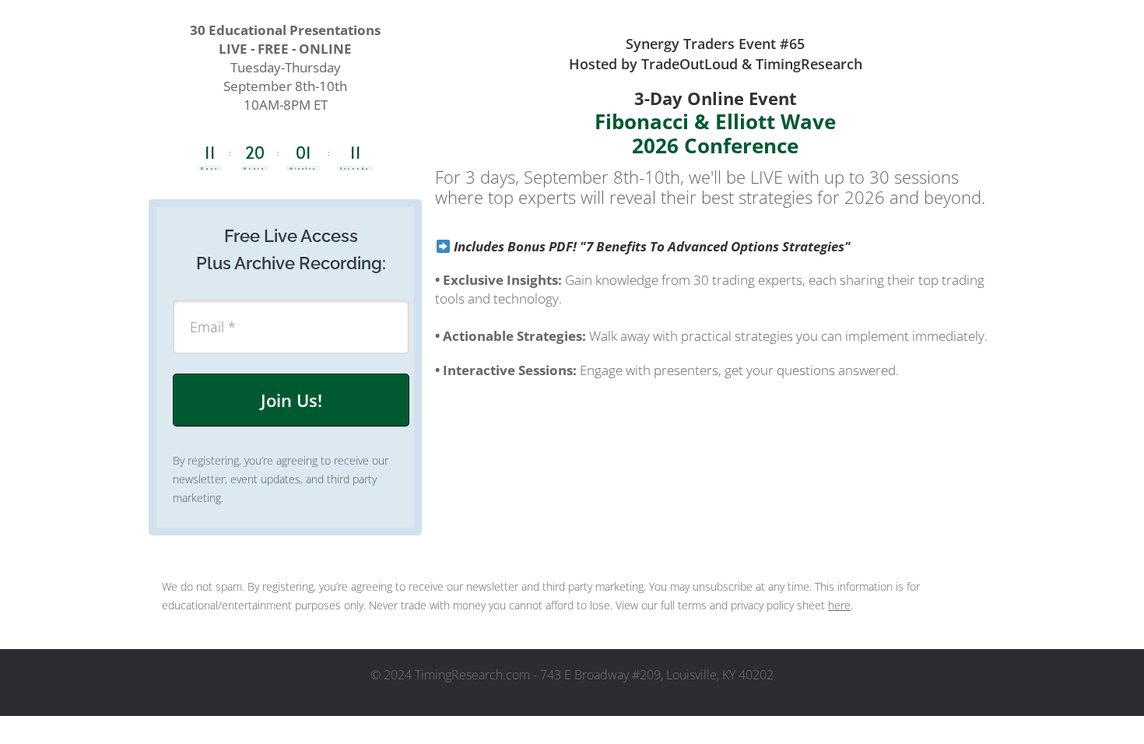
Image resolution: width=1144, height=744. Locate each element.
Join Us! (291, 400)
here (839, 605)
